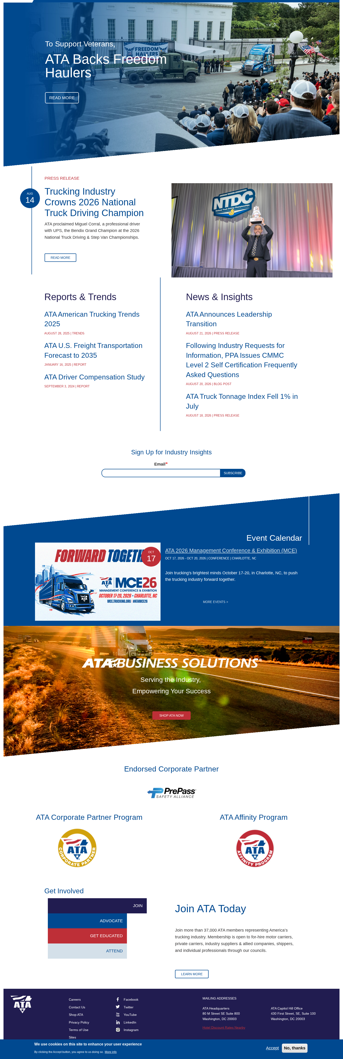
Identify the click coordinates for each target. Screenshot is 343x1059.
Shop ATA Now (171, 715)
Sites (72, 1037)
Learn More (192, 974)
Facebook (131, 999)
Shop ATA (76, 1015)
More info (111, 1052)
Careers (75, 999)
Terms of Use (78, 1030)
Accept (272, 1048)
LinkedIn (130, 1022)
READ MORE (62, 97)
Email (159, 464)
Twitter (128, 1007)
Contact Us (77, 1007)
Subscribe (233, 473)
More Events (215, 602)
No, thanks (294, 1048)
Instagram (131, 1030)
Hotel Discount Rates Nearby (224, 1027)
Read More (60, 257)
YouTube (130, 1015)
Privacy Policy (79, 1022)
